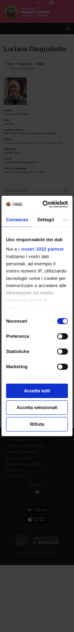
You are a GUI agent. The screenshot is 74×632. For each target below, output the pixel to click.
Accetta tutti (37, 390)
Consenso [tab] (17, 219)
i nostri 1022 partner (41, 249)
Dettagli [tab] (45, 219)
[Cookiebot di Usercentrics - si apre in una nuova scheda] (52, 204)
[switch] (62, 336)
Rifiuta (37, 424)
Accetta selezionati (37, 407)
